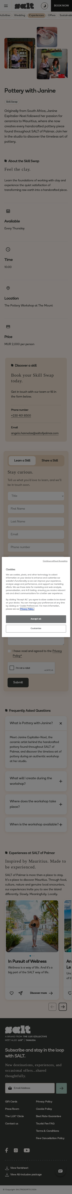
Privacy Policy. (27, 609)
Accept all (36, 619)
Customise (36, 628)
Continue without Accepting (55, 561)
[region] (36, 597)
